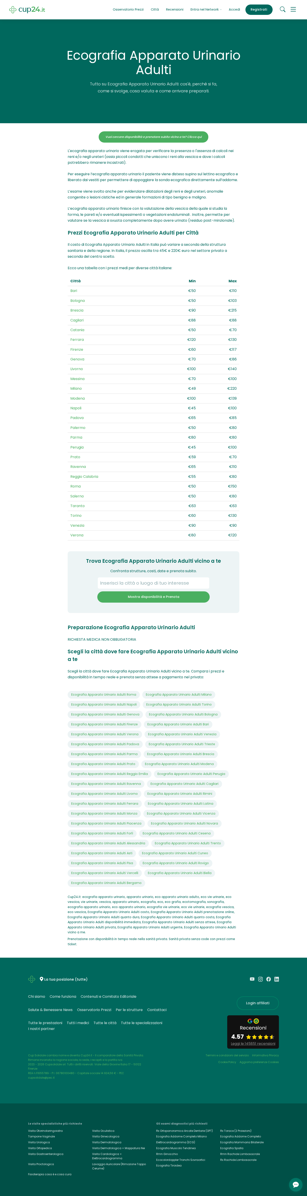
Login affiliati (257, 1003)
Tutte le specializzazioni (141, 1022)
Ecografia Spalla (231, 1148)
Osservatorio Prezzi (128, 9)
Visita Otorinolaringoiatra (45, 1131)
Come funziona (63, 996)
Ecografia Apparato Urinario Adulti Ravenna (106, 783)
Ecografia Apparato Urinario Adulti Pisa (102, 863)
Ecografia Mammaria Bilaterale (242, 1142)
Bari (73, 290)
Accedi (234, 9)
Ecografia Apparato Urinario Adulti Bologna (183, 714)
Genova (77, 359)
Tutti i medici (78, 1022)
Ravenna (78, 466)
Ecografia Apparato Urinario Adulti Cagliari (184, 783)
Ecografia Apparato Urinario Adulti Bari (178, 724)
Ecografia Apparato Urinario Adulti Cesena (177, 833)
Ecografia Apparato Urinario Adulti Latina (180, 803)
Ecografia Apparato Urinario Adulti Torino (179, 704)
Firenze (76, 349)
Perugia (77, 447)
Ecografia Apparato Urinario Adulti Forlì (102, 833)
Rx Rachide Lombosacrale (238, 1160)
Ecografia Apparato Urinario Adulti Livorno (104, 793)
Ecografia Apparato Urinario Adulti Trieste (182, 744)
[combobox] (153, 583)
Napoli (75, 408)
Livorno (76, 368)
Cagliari (77, 320)
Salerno (77, 496)
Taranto (77, 505)
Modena (77, 398)
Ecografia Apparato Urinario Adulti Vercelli (104, 873)
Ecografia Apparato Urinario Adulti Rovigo (176, 863)
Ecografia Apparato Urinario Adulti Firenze (104, 724)
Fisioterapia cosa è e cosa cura (49, 1174)
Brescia (76, 310)
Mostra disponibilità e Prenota (153, 597)
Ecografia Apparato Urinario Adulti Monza (104, 813)
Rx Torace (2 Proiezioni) (235, 1131)
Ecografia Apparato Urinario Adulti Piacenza (106, 823)
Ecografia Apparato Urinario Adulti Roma (103, 694)
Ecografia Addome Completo (240, 1136)
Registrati (259, 9)
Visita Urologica (39, 1142)
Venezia (77, 525)
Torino (76, 515)
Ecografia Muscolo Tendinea (176, 1148)
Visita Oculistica (103, 1131)
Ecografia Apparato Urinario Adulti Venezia (182, 734)
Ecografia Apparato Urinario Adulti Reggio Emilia (109, 774)
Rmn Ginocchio (167, 1154)
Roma (75, 486)
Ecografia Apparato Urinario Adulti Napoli (104, 704)
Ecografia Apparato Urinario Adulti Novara (184, 823)
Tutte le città (104, 1022)
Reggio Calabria (84, 476)
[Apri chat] (296, 1184)
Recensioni (174, 9)
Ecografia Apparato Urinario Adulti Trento (188, 843)
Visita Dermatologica (106, 1142)
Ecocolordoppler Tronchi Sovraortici (180, 1160)
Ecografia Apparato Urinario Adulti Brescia (180, 754)
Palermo (77, 427)
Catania (77, 330)
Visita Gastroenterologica (45, 1154)
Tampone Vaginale (41, 1136)
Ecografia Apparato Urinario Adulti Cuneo (175, 853)
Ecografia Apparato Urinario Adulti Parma (104, 754)
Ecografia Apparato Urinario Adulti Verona (104, 734)
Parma (76, 437)
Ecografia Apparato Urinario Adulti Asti (101, 853)
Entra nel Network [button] (205, 9)
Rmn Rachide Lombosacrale (240, 1154)
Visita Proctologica (41, 1164)
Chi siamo (36, 996)
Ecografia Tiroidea (169, 1165)
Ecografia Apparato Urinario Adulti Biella (179, 873)
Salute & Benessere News (50, 1009)
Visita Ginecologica (105, 1136)
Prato (75, 457)
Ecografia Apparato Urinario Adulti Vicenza (181, 813)
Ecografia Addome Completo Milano (181, 1136)
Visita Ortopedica (40, 1148)
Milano (76, 388)
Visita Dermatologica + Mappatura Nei (118, 1148)
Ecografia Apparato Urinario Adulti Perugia (191, 774)
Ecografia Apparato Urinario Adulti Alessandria (108, 843)
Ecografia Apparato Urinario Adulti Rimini (179, 793)
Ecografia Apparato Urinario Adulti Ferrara (104, 803)
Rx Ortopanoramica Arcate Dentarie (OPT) (184, 1131)
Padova (77, 417)
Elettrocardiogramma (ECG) (175, 1142)
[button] (293, 9)
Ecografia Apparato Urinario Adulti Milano (179, 694)
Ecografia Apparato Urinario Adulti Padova (105, 744)
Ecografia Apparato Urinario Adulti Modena (179, 764)
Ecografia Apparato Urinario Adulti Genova (105, 714)
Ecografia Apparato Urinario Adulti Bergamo (106, 883)
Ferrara (77, 339)
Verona (76, 535)
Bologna (77, 300)
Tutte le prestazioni (45, 1022)
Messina (77, 378)
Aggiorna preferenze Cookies (259, 1062)
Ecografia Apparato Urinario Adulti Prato (103, 764)
